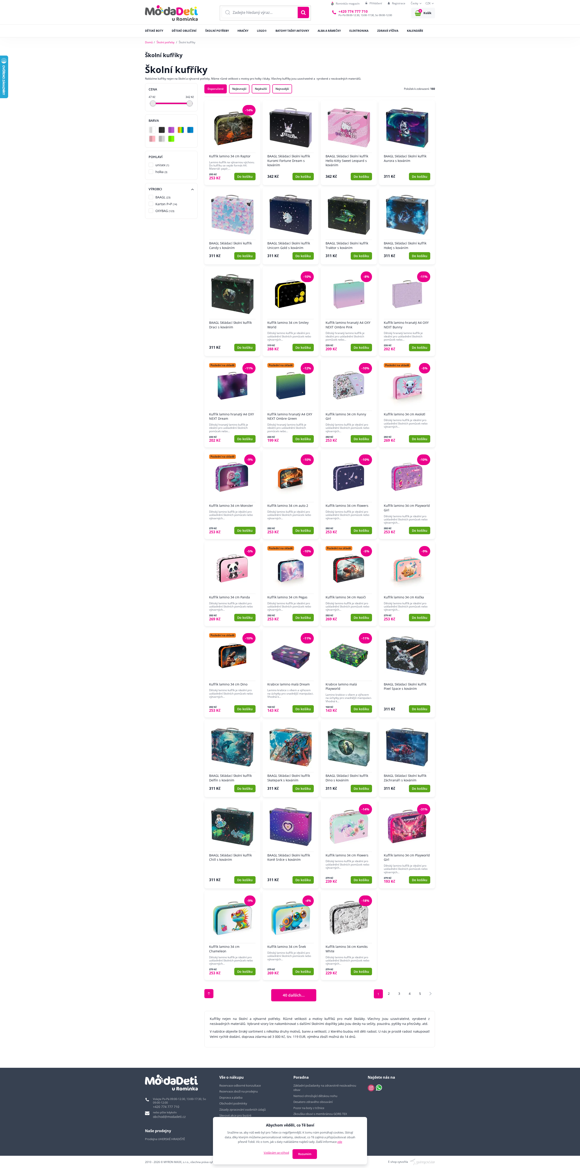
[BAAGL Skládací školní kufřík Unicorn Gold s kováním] (290, 226)
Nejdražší (261, 89)
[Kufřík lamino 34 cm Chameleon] (232, 935)
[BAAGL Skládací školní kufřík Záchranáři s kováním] (407, 758)
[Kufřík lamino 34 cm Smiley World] (290, 311)
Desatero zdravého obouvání (313, 1102)
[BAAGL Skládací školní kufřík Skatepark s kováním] (290, 758)
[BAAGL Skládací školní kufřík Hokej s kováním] (407, 226)
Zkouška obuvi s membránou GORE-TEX (320, 1114)
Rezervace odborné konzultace (240, 1085)
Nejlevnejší (239, 89)
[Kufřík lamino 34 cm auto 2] (290, 494)
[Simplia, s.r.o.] (422, 1161)
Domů (149, 42)
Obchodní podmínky (233, 1103)
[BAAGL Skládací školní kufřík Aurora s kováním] (407, 142)
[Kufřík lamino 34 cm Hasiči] (349, 583)
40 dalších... (294, 995)
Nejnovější (282, 89)
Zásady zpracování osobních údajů (242, 1109)
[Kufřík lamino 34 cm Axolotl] (407, 403)
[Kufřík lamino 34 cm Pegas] (290, 583)
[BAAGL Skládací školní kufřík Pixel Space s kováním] (407, 673)
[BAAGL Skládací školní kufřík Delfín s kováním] (232, 758)
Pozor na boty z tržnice (308, 1108)
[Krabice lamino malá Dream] (290, 673)
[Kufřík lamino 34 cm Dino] (232, 673)
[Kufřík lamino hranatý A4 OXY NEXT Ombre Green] (290, 403)
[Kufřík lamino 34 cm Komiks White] (349, 935)
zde (339, 1142)
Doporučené (216, 89)
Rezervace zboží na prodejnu (238, 1091)
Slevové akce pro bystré (235, 1115)
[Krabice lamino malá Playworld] (349, 673)
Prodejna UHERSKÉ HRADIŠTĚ (165, 1139)
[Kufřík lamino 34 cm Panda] (232, 583)
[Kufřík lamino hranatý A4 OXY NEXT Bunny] (407, 311)
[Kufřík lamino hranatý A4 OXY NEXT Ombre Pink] (349, 311)
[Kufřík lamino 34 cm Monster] (232, 494)
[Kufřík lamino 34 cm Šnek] (290, 935)
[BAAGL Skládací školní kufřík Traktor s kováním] (349, 226)
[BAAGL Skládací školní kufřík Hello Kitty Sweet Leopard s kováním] (349, 142)
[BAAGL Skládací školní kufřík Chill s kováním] (232, 844)
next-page (430, 993)
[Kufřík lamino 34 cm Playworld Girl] (407, 494)
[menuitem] (345, 3)
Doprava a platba (230, 1097)
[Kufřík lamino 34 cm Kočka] (407, 583)
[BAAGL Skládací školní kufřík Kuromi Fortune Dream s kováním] (290, 142)
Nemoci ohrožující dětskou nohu (315, 1096)
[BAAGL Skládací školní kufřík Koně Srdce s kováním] (290, 844)
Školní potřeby (165, 42)
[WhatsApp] (379, 1088)
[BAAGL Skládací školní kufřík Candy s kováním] (232, 226)
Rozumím (304, 1154)
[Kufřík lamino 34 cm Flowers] (349, 494)
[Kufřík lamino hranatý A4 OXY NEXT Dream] (232, 403)
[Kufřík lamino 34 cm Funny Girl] (349, 403)
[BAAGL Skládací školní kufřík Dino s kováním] (349, 758)
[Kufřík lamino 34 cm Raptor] (232, 142)
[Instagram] (371, 1088)
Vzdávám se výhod (276, 1153)
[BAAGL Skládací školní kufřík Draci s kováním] (232, 311)
